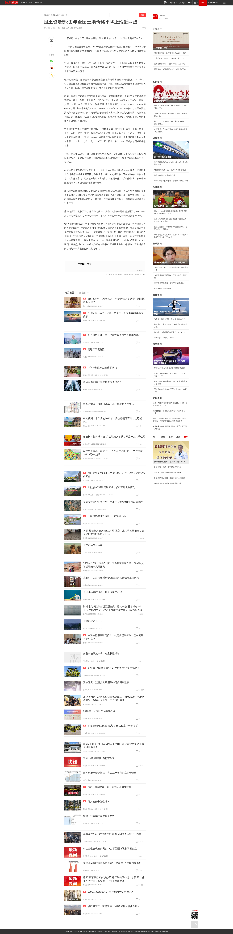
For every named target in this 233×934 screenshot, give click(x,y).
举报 (144, 28)
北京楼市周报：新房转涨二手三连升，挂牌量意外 (171, 53)
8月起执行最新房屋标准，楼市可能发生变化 (111, 487)
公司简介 (100, 931)
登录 (202, 3)
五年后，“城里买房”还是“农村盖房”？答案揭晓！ (114, 668)
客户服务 (122, 931)
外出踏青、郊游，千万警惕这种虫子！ (168, 467)
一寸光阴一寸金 (83, 264)
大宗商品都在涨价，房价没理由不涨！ (103, 592)
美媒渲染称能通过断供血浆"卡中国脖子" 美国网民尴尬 (112, 863)
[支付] (189, 2)
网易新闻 (162, 15)
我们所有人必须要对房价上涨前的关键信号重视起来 (111, 577)
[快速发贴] (51, 40)
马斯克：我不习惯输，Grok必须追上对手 (169, 319)
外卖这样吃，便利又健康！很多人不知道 (169, 478)
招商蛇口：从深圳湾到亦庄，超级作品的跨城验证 (171, 69)
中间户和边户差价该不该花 (102, 367)
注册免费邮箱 (212, 3)
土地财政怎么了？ (93, 621)
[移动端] (166, 2)
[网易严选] (182, 2)
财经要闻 (157, 138)
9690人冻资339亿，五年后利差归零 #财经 (110, 891)
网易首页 (24, 3)
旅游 (178, 437)
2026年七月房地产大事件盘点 (99, 711)
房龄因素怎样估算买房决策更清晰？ (102, 382)
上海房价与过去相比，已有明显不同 (107, 516)
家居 (171, 437)
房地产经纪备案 (96, 349)
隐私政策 (129, 931)
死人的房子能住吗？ (98, 801)
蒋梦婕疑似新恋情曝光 (162, 289)
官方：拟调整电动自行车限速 (99, 758)
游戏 (163, 437)
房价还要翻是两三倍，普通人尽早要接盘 (109, 787)
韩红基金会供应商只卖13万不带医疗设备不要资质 (110, 848)
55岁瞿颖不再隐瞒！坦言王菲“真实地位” (169, 283)
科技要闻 (157, 295)
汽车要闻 (157, 344)
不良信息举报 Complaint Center (143, 931)
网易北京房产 (55, 15)
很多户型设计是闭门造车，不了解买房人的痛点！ (110, 404)
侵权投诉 (165, 931)
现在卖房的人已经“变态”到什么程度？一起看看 (113, 725)
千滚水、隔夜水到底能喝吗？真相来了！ (169, 472)
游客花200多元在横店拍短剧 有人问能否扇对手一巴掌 (112, 834)
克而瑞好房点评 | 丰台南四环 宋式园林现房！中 (171, 64)
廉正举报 (158, 931)
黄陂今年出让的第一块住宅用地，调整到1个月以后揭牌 (113, 501)
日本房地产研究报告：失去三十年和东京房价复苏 (110, 772)
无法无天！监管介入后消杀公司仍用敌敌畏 (106, 682)
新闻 (62, 15)
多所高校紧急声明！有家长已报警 (101, 653)
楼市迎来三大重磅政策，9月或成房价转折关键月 (114, 906)
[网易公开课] (173, 2)
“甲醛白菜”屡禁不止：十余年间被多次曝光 (170, 170)
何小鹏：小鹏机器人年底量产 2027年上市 (170, 332)
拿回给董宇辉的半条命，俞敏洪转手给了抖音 (171, 181)
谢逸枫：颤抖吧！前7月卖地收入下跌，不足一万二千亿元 (114, 436)
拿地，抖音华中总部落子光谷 (99, 816)
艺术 (155, 437)
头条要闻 (157, 82)
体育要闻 (157, 187)
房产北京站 (140, 270)
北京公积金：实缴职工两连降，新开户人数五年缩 (171, 58)
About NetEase (91, 931)
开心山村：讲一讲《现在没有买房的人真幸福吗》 (114, 335)
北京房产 (157, 29)
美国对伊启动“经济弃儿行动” (165, 175)
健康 (186, 437)
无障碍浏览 (38, 3)
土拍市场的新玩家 (93, 545)
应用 (30, 3)
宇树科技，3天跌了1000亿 (164, 338)
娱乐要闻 (157, 243)
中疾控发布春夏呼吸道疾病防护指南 (167, 483)
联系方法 (107, 931)
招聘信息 (115, 931)
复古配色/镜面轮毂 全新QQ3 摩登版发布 (169, 368)
